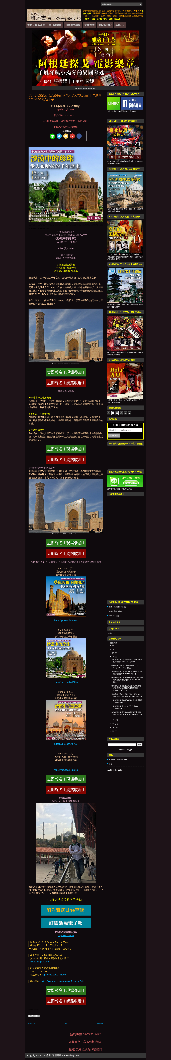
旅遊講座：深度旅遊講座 (118, 759)
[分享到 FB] (79, 136)
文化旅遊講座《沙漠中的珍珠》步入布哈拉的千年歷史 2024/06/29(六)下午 (65, 97)
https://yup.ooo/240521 (65, 620)
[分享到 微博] (66, 136)
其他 (120, 25)
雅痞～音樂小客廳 (115, 611)
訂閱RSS (111, 633)
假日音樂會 (55, 25)
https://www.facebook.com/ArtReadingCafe (62, 981)
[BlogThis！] (32, 1016)
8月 (113, 649)
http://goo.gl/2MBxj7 (66, 109)
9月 (113, 645)
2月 (113, 731)
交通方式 (89, 25)
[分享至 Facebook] (38, 1016)
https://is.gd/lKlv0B (39, 961)
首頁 (65, 1023)
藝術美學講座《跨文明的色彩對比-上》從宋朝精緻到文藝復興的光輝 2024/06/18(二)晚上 (127, 680)
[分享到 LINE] (52, 136)
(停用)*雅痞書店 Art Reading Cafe (62, 1055)
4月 (113, 724)
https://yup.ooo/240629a (66, 682)
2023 (112, 643)
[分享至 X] (35, 1016)
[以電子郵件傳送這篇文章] (29, 1016)
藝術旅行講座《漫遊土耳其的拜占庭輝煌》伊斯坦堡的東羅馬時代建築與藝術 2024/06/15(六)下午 (126, 688)
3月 (113, 727)
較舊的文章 (100, 1023)
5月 (113, 720)
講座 (110, 764)
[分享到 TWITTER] (59, 136)
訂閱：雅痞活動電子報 (125, 425)
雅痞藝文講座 (72, 25)
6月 (113, 657)
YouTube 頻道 (114, 616)
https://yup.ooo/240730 (65, 744)
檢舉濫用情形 (114, 770)
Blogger (129, 750)
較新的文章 (31, 1023)
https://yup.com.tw (66, 936)
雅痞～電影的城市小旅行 (118, 607)
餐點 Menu (105, 25)
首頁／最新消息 (36, 25)
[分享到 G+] (72, 136)
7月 (113, 653)
